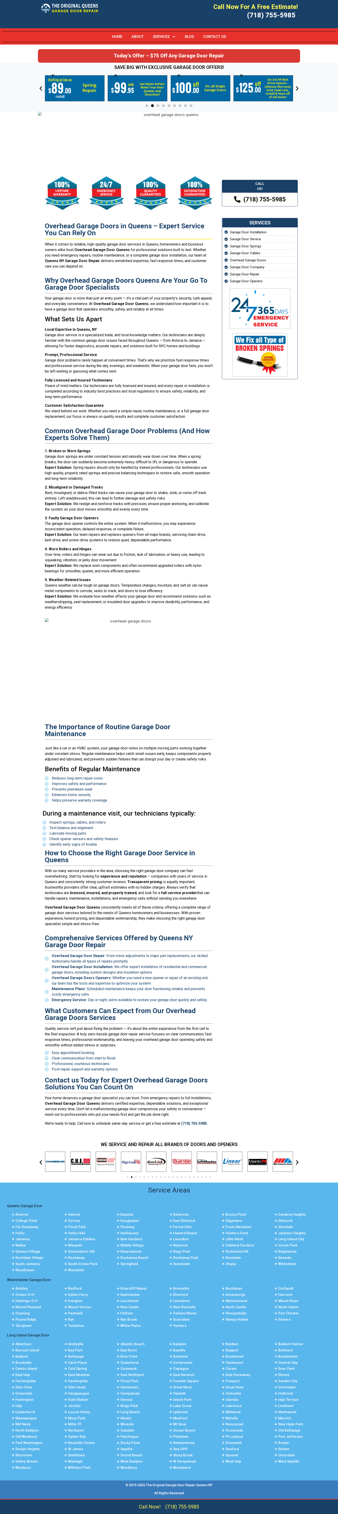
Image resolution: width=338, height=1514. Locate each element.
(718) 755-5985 (182, 1507)
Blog (189, 36)
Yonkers (179, 1326)
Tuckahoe (76, 1326)
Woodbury (128, 1468)
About (138, 36)
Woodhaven (24, 1270)
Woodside (76, 1270)
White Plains (130, 1326)
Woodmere (182, 1468)
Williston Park (79, 1468)
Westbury (23, 1468)
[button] (41, 88)
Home (117, 36)
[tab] (260, 186)
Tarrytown (23, 1326)
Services (161, 36)
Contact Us (214, 36)
